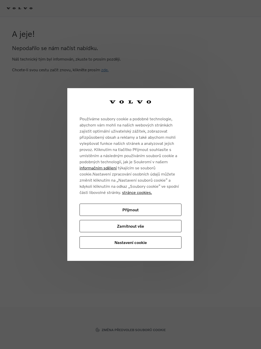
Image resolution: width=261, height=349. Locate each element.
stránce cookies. (137, 192)
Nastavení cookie (130, 242)
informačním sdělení (98, 167)
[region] (130, 174)
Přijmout (130, 209)
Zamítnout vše (130, 226)
